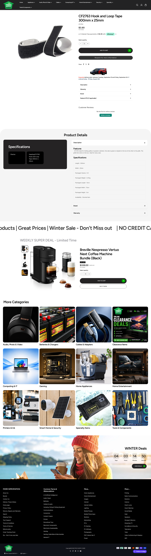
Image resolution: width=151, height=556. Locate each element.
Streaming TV (128, 523)
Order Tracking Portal (9, 532)
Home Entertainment (85, 2)
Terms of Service (8, 526)
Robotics (127, 499)
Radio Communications (131, 496)
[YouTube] (81, 551)
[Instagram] (78, 551)
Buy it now (103, 286)
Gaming (46, 531)
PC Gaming (87, 526)
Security (98, 2)
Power (86, 538)
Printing (127, 493)
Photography (87, 532)
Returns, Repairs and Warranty (11, 511)
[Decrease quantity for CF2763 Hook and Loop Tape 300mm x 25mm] (80, 43)
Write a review (105, 115)
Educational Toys (48, 522)
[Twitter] (86, 64)
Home (21, 2)
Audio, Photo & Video (44, 2)
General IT (46, 537)
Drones (46, 519)
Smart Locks (128, 505)
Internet (86, 502)
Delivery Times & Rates (9, 502)
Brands (5, 496)
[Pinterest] (89, 64)
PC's (85, 523)
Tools (126, 532)
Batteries (46, 501)
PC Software (87, 529)
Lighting (86, 508)
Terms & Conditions (8, 523)
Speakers (127, 517)
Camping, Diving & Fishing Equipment (54, 507)
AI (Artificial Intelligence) (50, 495)
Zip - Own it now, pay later (10, 535)
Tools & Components (25, 7)
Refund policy (7, 529)
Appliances (31, 2)
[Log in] (141, 5)
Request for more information (106, 58)
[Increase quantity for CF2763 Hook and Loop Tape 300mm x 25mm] (88, 43)
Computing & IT (69, 2)
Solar (126, 514)
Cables (58, 2)
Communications (48, 510)
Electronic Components (50, 525)
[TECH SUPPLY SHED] (8, 5)
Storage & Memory (130, 520)
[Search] (137, 5)
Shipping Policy (7, 517)
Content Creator (48, 516)
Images (86, 499)
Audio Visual (47, 498)
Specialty (109, 2)
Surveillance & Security (131, 526)
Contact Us (6, 499)
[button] (146, 5)
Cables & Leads (48, 504)
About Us (5, 493)
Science (127, 502)
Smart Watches (129, 508)
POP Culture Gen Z (89, 535)
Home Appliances (89, 493)
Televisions (128, 529)
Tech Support (7, 520)
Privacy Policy (7, 508)
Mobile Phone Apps (89, 514)
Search (5, 514)
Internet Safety (88, 505)
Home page (6, 505)
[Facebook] (83, 64)
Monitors (86, 517)
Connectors (47, 513)
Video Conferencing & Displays (133, 535)
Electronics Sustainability (51, 528)
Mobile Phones (88, 511)
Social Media (128, 511)
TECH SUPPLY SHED (80, 548)
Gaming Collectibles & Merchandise (54, 534)
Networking (87, 520)
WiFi (126, 538)
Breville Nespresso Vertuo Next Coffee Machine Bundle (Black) (99, 254)
